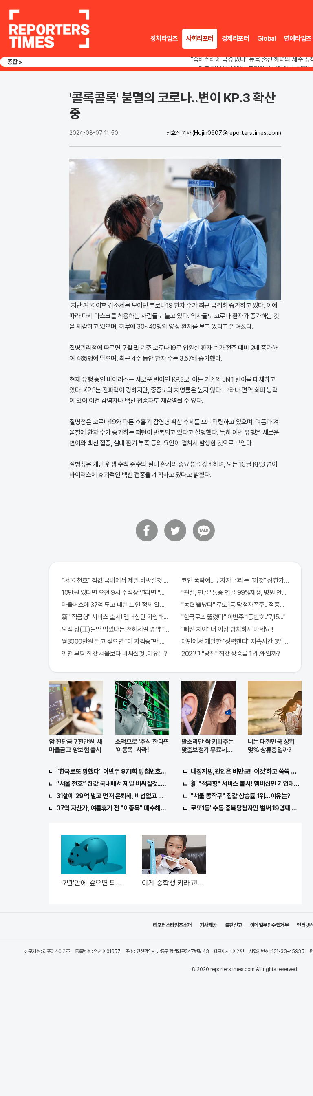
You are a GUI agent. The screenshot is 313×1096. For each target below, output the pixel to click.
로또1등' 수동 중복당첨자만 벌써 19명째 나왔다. (246, 808)
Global (266, 38)
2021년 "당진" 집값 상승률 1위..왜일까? (230, 654)
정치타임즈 (164, 38)
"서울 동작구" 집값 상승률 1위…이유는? (241, 796)
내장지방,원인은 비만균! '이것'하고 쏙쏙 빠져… (246, 771)
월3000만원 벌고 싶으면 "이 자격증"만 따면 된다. (115, 641)
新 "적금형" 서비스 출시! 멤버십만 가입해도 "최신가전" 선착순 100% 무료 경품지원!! (115, 617)
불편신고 (233, 925)
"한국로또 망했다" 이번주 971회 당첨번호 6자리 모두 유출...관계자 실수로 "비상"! (111, 771)
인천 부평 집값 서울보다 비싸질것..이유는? (114, 654)
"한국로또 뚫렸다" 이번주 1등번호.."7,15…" (233, 617)
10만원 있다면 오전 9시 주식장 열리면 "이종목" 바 (115, 592)
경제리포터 (235, 38)
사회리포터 (200, 38)
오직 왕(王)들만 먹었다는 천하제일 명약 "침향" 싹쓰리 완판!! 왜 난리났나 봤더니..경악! (115, 629)
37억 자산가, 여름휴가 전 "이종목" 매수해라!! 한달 (111, 808)
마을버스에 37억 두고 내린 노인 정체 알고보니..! (115, 605)
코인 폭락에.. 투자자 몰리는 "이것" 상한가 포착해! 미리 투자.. (235, 580)
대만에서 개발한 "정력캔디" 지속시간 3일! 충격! (235, 641)
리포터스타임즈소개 (172, 925)
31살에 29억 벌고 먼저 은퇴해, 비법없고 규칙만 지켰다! (111, 796)
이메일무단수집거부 (269, 925)
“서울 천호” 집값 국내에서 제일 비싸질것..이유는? (115, 580)
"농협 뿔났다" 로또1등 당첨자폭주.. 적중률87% (235, 605)
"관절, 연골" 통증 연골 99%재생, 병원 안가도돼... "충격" (235, 592)
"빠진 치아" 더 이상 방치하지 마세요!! (227, 629)
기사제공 (208, 925)
